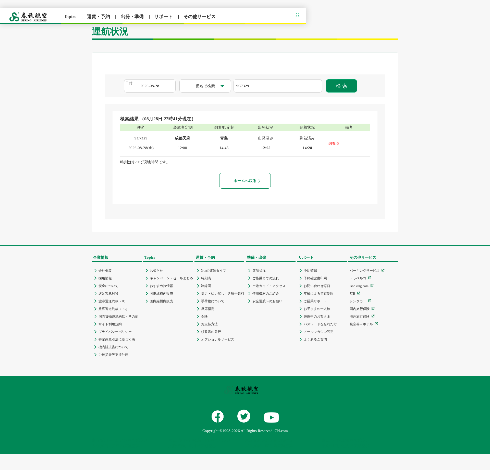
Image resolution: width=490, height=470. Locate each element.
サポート (164, 16)
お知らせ (156, 270)
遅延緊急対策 (108, 293)
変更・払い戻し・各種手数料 (222, 293)
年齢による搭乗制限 (319, 293)
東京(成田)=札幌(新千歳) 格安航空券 (199, 440)
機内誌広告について (113, 347)
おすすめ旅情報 (161, 286)
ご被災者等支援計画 (113, 355)
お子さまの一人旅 (317, 309)
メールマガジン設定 (319, 332)
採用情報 (105, 278)
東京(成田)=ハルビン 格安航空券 (119, 440)
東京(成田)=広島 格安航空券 (269, 446)
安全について (108, 286)
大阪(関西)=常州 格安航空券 (192, 446)
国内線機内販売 (161, 301)
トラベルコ (358, 278)
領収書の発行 (211, 332)
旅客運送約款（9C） (114, 309)
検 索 (341, 86)
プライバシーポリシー (115, 332)
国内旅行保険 (360, 309)
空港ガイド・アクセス (269, 286)
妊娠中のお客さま (317, 316)
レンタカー (358, 301)
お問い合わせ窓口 (317, 286)
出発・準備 (133, 16)
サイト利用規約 (110, 324)
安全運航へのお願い (267, 301)
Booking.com (359, 286)
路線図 (206, 286)
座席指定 (207, 309)
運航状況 (259, 270)
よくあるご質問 (315, 339)
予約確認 (310, 270)
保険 (204, 316)
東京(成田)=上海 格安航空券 (345, 440)
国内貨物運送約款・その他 (118, 316)
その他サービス (199, 16)
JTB (352, 293)
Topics (71, 16)
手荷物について (212, 301)
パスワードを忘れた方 (320, 324)
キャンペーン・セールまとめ (171, 278)
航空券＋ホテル (361, 324)
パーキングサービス (364, 270)
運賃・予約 (99, 16)
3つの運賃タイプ (213, 270)
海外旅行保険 (360, 316)
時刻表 (206, 278)
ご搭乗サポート (315, 301)
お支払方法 (209, 324)
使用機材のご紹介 (265, 293)
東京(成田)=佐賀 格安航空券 (345, 446)
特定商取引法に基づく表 (117, 339)
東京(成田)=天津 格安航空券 (116, 446)
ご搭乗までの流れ (265, 278)
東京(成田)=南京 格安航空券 (269, 440)
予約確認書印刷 (315, 278)
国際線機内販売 (161, 293)
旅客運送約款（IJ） (113, 301)
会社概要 (105, 270)
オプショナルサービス (217, 339)
